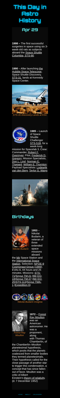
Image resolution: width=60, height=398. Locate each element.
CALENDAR (37, 394)
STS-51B (35, 143)
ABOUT (28, 394)
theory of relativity (34, 377)
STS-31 (16, 77)
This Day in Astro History (30, 14)
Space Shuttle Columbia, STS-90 (27, 54)
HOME (20, 394)
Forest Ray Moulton (38, 316)
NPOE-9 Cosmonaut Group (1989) (28, 265)
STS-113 (21, 281)
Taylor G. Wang (38, 170)
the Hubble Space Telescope (27, 70)
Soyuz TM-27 (24, 278)
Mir (18, 257)
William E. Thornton (34, 164)
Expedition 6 (22, 284)
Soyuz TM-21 (23, 275)
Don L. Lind (19, 161)
